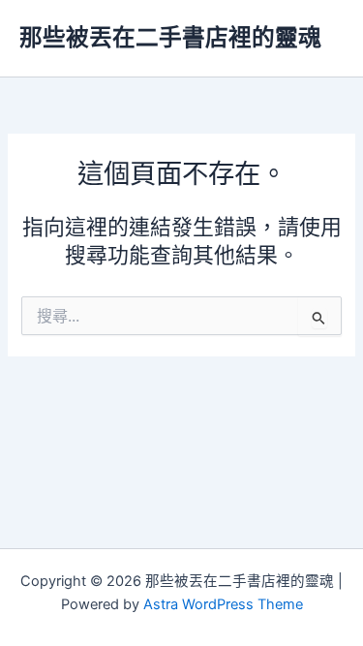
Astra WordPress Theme (223, 604)
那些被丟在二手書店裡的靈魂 (170, 37)
